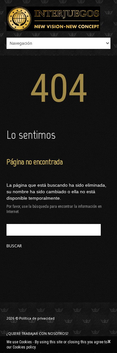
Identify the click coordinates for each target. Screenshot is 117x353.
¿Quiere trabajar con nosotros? (37, 334)
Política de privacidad (37, 318)
